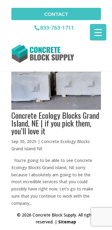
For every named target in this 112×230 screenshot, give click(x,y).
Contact (56, 14)
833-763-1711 (57, 27)
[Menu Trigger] (98, 32)
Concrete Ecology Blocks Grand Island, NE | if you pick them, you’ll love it (55, 123)
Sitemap (67, 222)
